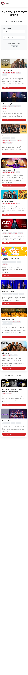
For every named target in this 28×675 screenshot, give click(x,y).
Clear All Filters (14, 46)
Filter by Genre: (7, 28)
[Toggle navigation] (25, 3)
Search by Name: (7, 35)
